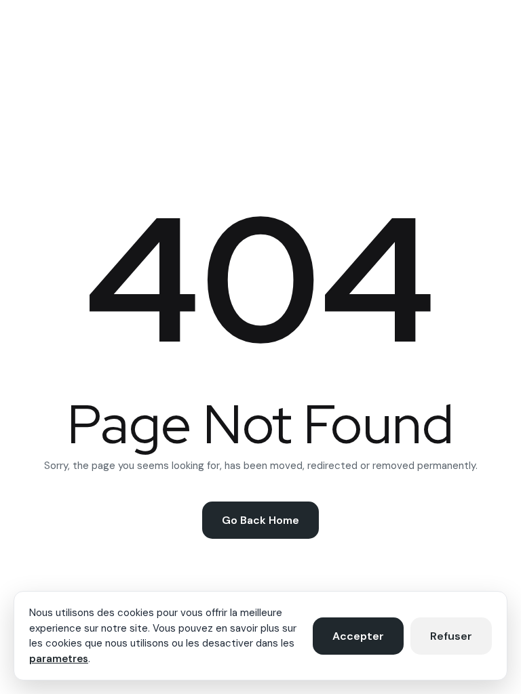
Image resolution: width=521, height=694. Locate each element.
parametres (58, 659)
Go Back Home (260, 520)
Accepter (358, 636)
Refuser (451, 636)
